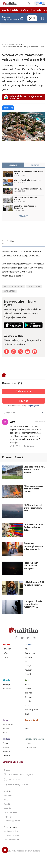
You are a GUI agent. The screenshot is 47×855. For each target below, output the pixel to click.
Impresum (8, 795)
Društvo (24, 10)
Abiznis (6, 680)
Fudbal (27, 684)
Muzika (6, 747)
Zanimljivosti (8, 724)
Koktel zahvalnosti (13, 286)
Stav (26, 649)
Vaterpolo (28, 697)
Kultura (6, 739)
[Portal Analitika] (10, 4)
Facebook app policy (12, 821)
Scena (5, 743)
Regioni (27, 661)
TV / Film (6, 751)
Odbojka (28, 701)
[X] (20, 351)
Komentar (7, 649)
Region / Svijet (31, 720)
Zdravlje (28, 666)
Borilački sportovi (31, 710)
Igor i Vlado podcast (11, 831)
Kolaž (5, 720)
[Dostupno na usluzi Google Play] (33, 325)
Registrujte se (33, 406)
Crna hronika (36, 10)
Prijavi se (23, 400)
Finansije (6, 684)
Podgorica (28, 657)
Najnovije (5, 10)
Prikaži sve (23, 216)
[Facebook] (6, 351)
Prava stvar (29, 670)
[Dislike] (17, 446)
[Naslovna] (5, 850)
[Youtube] (27, 351)
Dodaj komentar (23, 391)
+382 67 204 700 (14, 780)
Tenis (27, 705)
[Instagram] (13, 351)
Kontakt (7, 804)
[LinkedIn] (34, 351)
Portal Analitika (8, 44)
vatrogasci (9, 291)
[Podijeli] (21, 18)
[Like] (11, 446)
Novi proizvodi (30, 747)
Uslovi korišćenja (10, 812)
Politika (15, 10)
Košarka (28, 689)
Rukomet (28, 693)
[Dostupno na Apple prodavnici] (13, 325)
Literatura (7, 756)
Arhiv (6, 800)
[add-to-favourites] (43, 18)
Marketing (7, 689)
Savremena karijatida (13, 762)
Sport (27, 680)
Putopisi (28, 674)
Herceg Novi (34, 286)
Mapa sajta (8, 816)
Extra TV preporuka (11, 835)
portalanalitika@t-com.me (18, 785)
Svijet (27, 728)
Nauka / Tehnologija (34, 739)
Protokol (6, 657)
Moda (5, 733)
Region (27, 724)
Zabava (6, 728)
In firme (28, 743)
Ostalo (27, 714)
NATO (5, 653)
